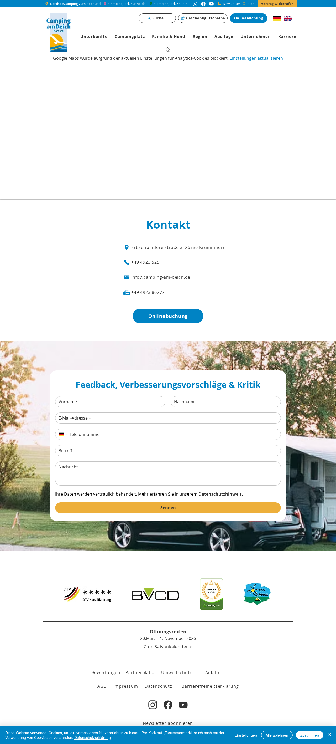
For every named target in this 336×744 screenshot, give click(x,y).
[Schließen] (330, 735)
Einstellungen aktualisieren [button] (256, 58)
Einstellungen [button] (246, 735)
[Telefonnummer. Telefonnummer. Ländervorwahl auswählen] (64, 434)
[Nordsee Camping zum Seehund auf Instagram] (195, 3)
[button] (102, 686)
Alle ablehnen (277, 735)
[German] (277, 18)
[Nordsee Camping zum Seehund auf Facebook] (203, 3)
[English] (287, 18)
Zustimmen (309, 735)
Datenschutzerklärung (92, 737)
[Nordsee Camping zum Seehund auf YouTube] (211, 3)
